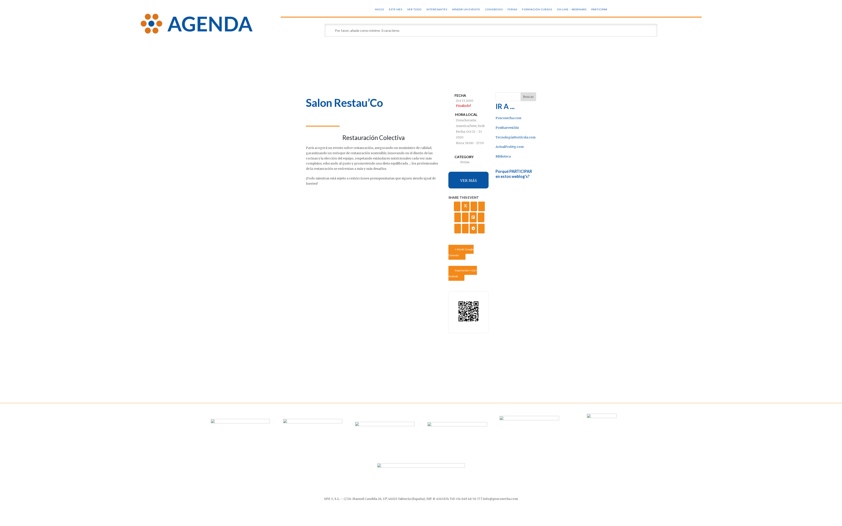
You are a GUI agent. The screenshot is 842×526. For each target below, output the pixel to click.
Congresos (494, 9)
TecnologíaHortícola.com (515, 137)
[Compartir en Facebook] (457, 206)
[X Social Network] (465, 206)
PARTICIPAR (599, 9)
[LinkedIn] (474, 206)
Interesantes (436, 9)
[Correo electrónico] (481, 228)
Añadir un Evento (466, 9)
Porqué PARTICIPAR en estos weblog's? (514, 174)
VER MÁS (468, 180)
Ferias (512, 9)
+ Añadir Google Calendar (461, 252)
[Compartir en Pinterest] (465, 217)
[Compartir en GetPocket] (481, 217)
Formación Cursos (537, 9)
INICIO (379, 9)
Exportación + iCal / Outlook (462, 273)
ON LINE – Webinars (572, 9)
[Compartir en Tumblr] (457, 217)
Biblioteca (503, 156)
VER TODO (414, 9)
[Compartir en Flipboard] (473, 217)
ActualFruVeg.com (510, 147)
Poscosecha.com (508, 118)
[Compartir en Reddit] (457, 228)
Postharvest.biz (507, 128)
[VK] (481, 206)
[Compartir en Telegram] (473, 229)
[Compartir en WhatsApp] (465, 228)
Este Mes (395, 9)
